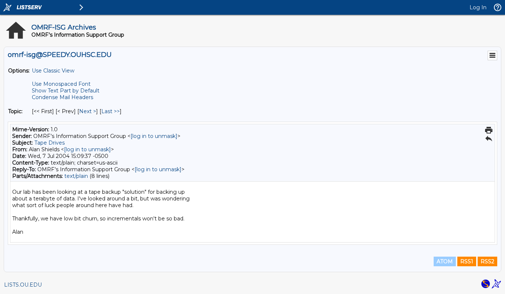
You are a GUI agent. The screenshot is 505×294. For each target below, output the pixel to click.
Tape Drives (49, 142)
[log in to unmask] (154, 136)
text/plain (76, 176)
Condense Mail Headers (62, 97)
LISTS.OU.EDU (23, 284)
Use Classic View (53, 70)
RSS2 (487, 261)
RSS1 (466, 261)
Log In (478, 7)
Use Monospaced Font (61, 84)
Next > (87, 111)
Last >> (110, 111)
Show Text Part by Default (65, 90)
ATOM (445, 261)
